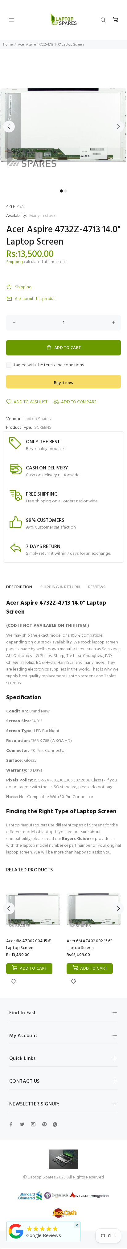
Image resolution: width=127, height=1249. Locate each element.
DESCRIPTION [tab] (19, 587)
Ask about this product (36, 298)
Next (118, 126)
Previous (9, 126)
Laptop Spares (37, 419)
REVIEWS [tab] (97, 587)
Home (8, 45)
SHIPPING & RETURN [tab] (60, 587)
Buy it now (63, 383)
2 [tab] (65, 191)
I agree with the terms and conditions (49, 365)
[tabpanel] (63, 122)
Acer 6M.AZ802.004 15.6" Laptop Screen (28, 944)
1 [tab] (61, 191)
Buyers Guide (75, 838)
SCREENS (42, 427)
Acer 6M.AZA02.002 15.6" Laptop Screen (89, 944)
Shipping (14, 262)
